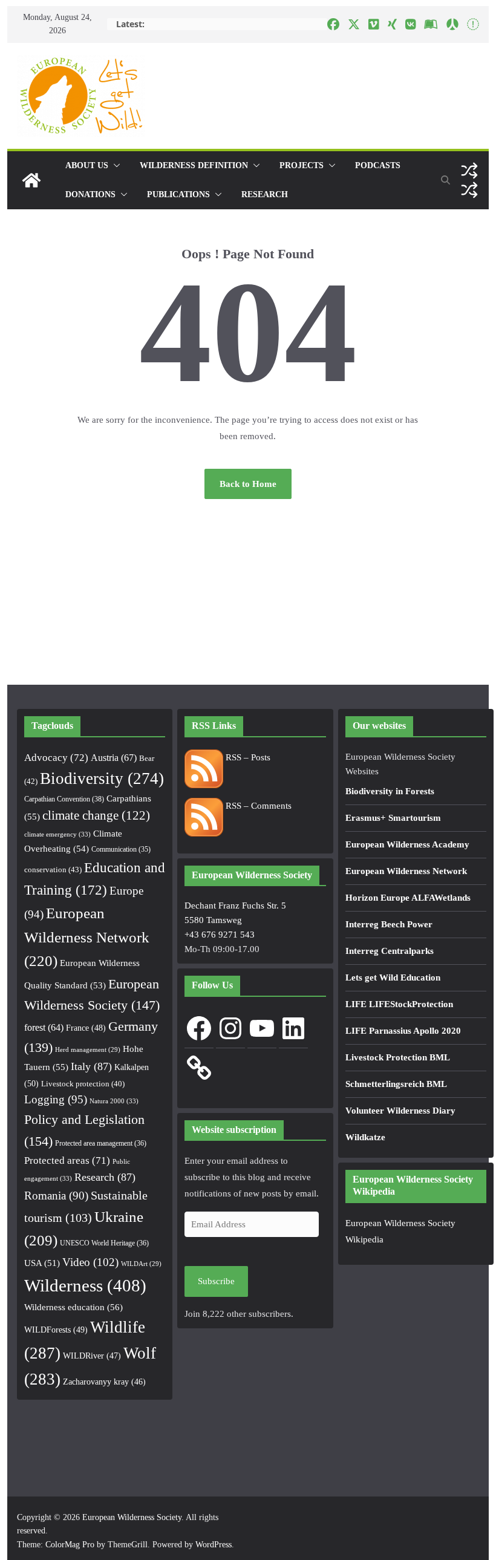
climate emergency (57, 834)
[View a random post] (469, 170)
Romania (56, 1195)
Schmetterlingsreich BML (396, 1084)
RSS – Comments (257, 806)
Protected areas (67, 1160)
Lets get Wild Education (392, 977)
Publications (178, 194)
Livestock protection (83, 1084)
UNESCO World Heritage (104, 1243)
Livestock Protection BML (397, 1057)
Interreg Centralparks (389, 951)
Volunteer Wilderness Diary (400, 1110)
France (86, 1028)
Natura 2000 (114, 1101)
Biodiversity (102, 778)
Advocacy (56, 757)
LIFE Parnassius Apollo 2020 (403, 1031)
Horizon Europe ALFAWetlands (408, 897)
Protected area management (100, 1143)
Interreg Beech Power (388, 924)
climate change (96, 815)
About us (86, 165)
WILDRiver (92, 1355)
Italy (91, 1066)
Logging (55, 1099)
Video (90, 1262)
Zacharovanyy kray (104, 1381)
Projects (301, 165)
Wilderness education (73, 1307)
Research (264, 194)
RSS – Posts (246, 757)
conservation (53, 869)
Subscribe (216, 1281)
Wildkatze (365, 1137)
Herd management (87, 1049)
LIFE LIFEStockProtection (399, 1004)
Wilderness (85, 1285)
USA (42, 1263)
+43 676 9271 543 (219, 934)
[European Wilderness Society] (31, 180)
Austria (114, 757)
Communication (121, 849)
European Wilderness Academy (407, 844)
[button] (114, 165)
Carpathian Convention (64, 799)
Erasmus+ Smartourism (393, 818)
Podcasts (377, 165)
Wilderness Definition (194, 165)
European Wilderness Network (86, 937)
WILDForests (56, 1329)
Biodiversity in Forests (389, 791)
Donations (90, 194)
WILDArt (141, 1264)
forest (44, 1027)
